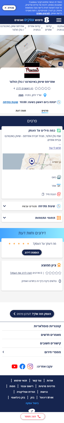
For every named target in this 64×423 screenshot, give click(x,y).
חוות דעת (21, 110)
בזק (32, 397)
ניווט (54, 177)
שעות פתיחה (10, 102)
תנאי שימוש (20, 380)
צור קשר (36, 380)
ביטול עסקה (32, 403)
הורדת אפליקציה (26, 391)
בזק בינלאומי (18, 397)
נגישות (44, 391)
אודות (50, 380)
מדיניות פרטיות (47, 386)
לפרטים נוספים (43, 13)
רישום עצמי (27, 386)
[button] (32, 130)
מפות (12, 386)
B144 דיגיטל (46, 397)
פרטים (45, 110)
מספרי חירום (52, 352)
